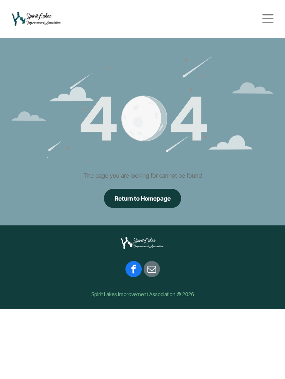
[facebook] (133, 270)
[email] (152, 270)
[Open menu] (267, 18)
